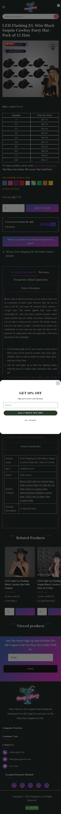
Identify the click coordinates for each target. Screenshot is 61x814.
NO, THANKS (30, 420)
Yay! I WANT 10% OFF (30, 413)
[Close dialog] (58, 383)
